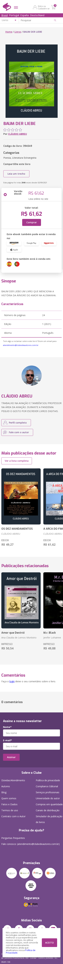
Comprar (31, 222)
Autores (5, 786)
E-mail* (7, 740)
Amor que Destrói (13, 632)
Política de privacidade (48, 780)
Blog (3, 792)
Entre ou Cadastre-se (44, 7)
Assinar (11, 757)
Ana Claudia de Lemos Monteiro (18, 637)
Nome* (7, 727)
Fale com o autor (19, 432)
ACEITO (49, 942)
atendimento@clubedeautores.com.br (20, 345)
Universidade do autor (48, 798)
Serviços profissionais (47, 792)
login (12, 681)
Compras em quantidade (49, 804)
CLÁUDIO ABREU (17, 133)
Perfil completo (18, 422)
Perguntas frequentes (13, 838)
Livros (17, 31)
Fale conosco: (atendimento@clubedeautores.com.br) (30, 844)
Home (8, 31)
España (24, 15)
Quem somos (8, 798)
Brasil (4, 15)
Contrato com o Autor (13, 816)
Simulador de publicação (49, 819)
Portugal (14, 15)
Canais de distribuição (47, 810)
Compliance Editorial (47, 786)
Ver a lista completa (17, 460)
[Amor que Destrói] (21, 600)
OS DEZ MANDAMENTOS (17, 528)
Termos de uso (9, 810)
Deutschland (37, 15)
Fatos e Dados (9, 804)
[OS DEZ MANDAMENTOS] (21, 496)
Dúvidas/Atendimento (13, 780)
